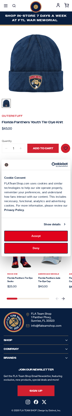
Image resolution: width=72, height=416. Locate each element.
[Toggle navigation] (6, 6)
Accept (36, 235)
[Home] (36, 7)
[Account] (58, 6)
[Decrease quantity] (6, 148)
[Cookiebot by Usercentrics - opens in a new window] (52, 164)
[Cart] (66, 6)
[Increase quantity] (20, 148)
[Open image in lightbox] (36, 63)
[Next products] (63, 298)
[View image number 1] (6, 103)
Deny (36, 248)
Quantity (7, 141)
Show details (52, 224)
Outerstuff (12, 116)
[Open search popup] (14, 6)
